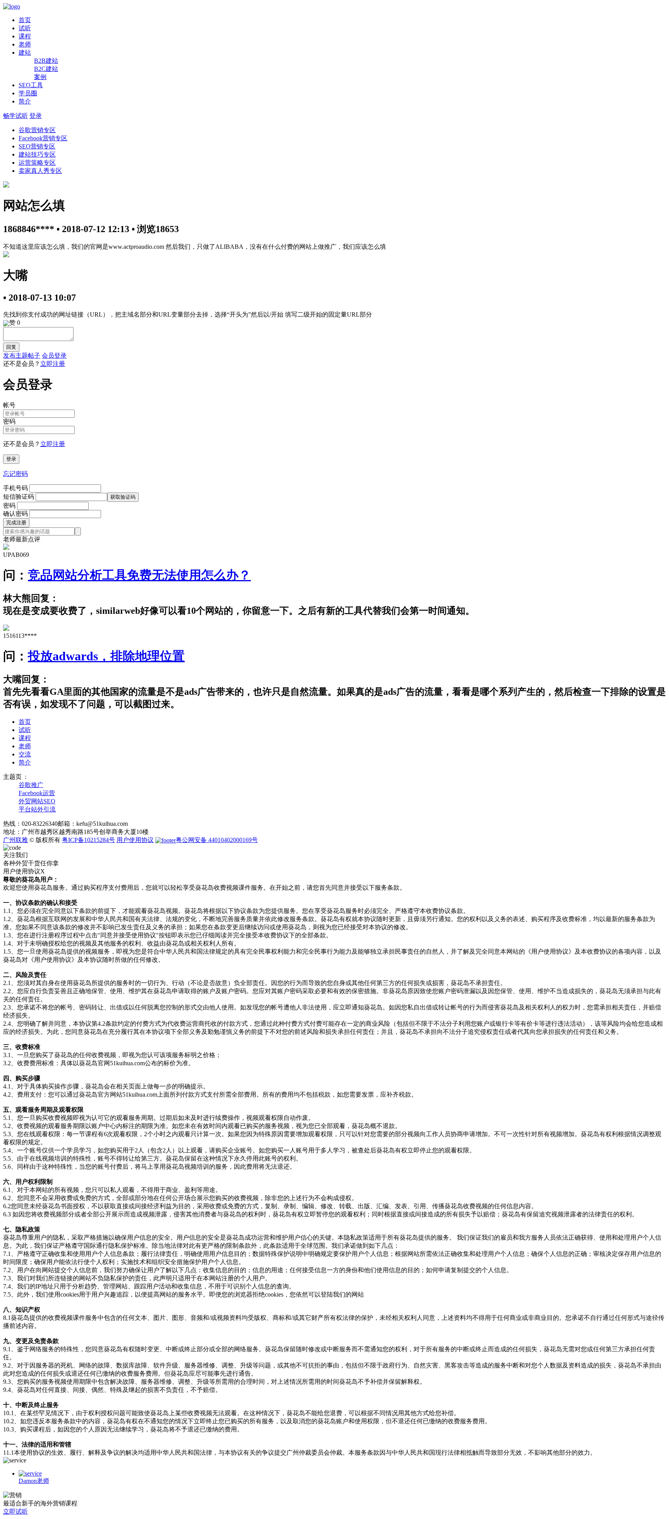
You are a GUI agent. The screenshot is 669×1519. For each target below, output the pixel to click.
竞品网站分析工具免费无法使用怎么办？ (139, 575)
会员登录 (54, 355)
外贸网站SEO (37, 801)
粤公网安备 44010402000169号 (217, 840)
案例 (40, 77)
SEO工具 (31, 85)
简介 (25, 101)
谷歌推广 (31, 785)
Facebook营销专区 (43, 138)
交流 (25, 754)
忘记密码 (15, 473)
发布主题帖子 (21, 355)
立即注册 (52, 363)
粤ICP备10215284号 (88, 840)
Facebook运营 (37, 793)
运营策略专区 (37, 162)
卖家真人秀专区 (40, 170)
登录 (35, 115)
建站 (25, 52)
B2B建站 (46, 60)
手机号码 (15, 488)
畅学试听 (15, 115)
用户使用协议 (135, 840)
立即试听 (15, 1511)
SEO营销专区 (37, 146)
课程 (25, 36)
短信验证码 (18, 496)
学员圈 (28, 93)
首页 (25, 20)
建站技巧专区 (37, 154)
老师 (25, 44)
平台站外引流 (37, 809)
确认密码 (15, 513)
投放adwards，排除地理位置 (106, 656)
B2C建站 (46, 68)
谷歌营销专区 (37, 130)
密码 (9, 505)
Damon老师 (34, 1481)
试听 (25, 28)
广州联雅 (15, 840)
